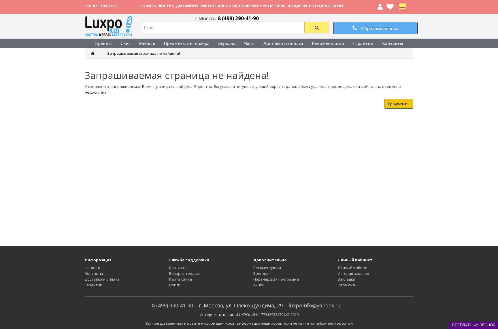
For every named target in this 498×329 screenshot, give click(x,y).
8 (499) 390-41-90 (172, 305)
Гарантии (363, 43)
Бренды (103, 43)
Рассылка (346, 285)
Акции (259, 285)
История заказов (353, 273)
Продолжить (399, 103)
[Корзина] (401, 8)
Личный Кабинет (353, 267)
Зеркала (226, 43)
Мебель (147, 43)
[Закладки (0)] (390, 8)
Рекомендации (328, 43)
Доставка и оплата (283, 43)
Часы (249, 43)
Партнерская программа (276, 279)
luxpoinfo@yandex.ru (314, 305)
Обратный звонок (379, 28)
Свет (125, 43)
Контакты (392, 43)
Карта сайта (180, 279)
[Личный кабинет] (380, 8)
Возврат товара (184, 273)
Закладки (346, 279)
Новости (92, 267)
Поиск (174, 285)
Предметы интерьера (187, 43)
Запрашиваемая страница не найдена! (143, 53)
